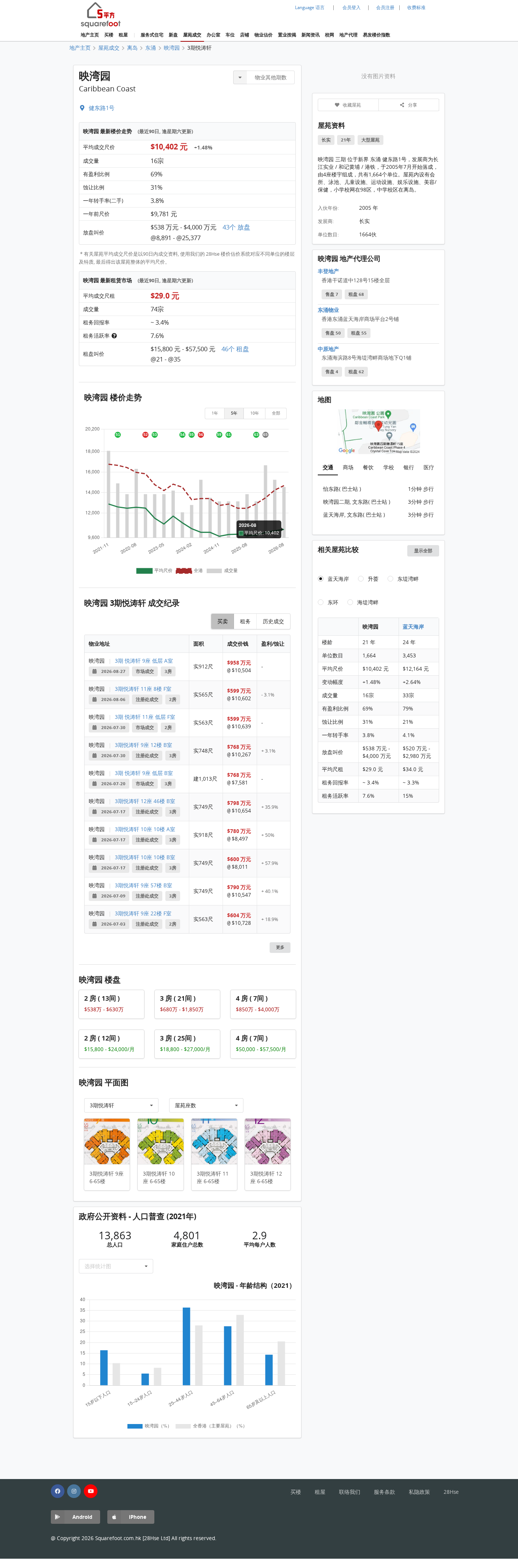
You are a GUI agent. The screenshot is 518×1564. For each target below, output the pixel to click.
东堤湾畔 (408, 578)
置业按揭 (287, 35)
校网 (329, 35)
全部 (276, 413)
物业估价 (263, 35)
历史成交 (273, 621)
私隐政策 (419, 1492)
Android (82, 1516)
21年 (346, 140)
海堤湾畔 (367, 602)
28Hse (451, 1492)
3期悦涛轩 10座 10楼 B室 (145, 857)
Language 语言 (310, 7)
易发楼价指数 (376, 35)
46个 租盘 (235, 349)
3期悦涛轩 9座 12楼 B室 (143, 745)
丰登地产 (328, 271)
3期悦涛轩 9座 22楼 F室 (143, 913)
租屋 (123, 35)
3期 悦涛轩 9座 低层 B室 (144, 773)
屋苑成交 (192, 35)
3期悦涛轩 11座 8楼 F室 (143, 688)
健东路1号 (101, 108)
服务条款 (384, 1492)
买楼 (108, 35)
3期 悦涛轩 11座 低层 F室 (145, 717)
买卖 (222, 621)
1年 (215, 413)
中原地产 (328, 348)
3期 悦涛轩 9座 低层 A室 (144, 660)
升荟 (373, 578)
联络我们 (349, 1492)
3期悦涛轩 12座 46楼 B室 (145, 801)
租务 (245, 621)
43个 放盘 (236, 227)
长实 (326, 140)
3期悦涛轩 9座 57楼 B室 (143, 885)
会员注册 (385, 7)
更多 (280, 947)
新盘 (173, 35)
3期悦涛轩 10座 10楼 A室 (145, 829)
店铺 (244, 35)
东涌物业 (328, 309)
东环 (333, 602)
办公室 (213, 35)
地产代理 (348, 35)
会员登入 (351, 7)
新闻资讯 (310, 35)
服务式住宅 (152, 35)
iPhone (137, 1516)
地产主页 (90, 35)
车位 (230, 35)
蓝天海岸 (338, 578)
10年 (254, 413)
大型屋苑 (370, 140)
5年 (234, 413)
